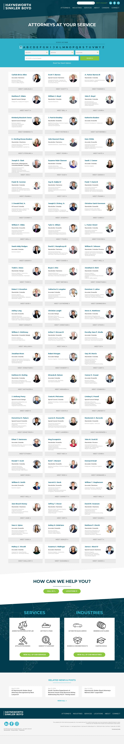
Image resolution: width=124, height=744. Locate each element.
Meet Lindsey (98, 411)
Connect (115, 8)
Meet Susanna (61, 561)
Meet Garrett (61, 497)
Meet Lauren (61, 432)
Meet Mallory (24, 561)
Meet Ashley (24, 325)
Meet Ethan (24, 454)
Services (88, 8)
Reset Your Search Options (62, 63)
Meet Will (24, 239)
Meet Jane (24, 518)
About (97, 8)
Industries (77, 8)
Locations (71, 591)
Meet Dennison (98, 303)
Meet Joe (25, 175)
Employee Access (116, 729)
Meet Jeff (61, 518)
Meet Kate (97, 153)
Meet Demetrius (25, 432)
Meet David (61, 261)
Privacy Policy (14, 730)
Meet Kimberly (24, 132)
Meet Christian (61, 325)
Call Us (50, 591)
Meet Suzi (61, 175)
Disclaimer (21, 730)
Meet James (98, 561)
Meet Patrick (61, 132)
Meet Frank (25, 196)
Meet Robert (61, 368)
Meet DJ (97, 346)
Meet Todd (25, 282)
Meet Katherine (98, 132)
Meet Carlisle (24, 89)
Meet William (25, 346)
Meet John (98, 110)
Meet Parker (98, 89)
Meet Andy (25, 411)
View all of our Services (34, 655)
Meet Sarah (98, 175)
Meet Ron (24, 475)
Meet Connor (98, 389)
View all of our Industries (89, 655)
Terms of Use (7, 730)
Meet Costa (61, 411)
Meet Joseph (61, 218)
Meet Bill (61, 110)
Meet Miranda (61, 389)
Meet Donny (24, 218)
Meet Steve (98, 325)
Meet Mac (61, 346)
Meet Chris (98, 218)
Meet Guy (61, 196)
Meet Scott (61, 89)
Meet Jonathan (98, 282)
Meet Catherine (61, 303)
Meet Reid (61, 475)
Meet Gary (98, 368)
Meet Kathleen (25, 389)
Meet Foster (98, 239)
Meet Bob (24, 303)
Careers (105, 8)
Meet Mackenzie (98, 432)
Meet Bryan (61, 282)
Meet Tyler (61, 239)
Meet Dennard (98, 475)
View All (61, 701)
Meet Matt (25, 110)
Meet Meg (61, 454)
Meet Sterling (24, 153)
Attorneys (65, 8)
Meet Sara (25, 539)
